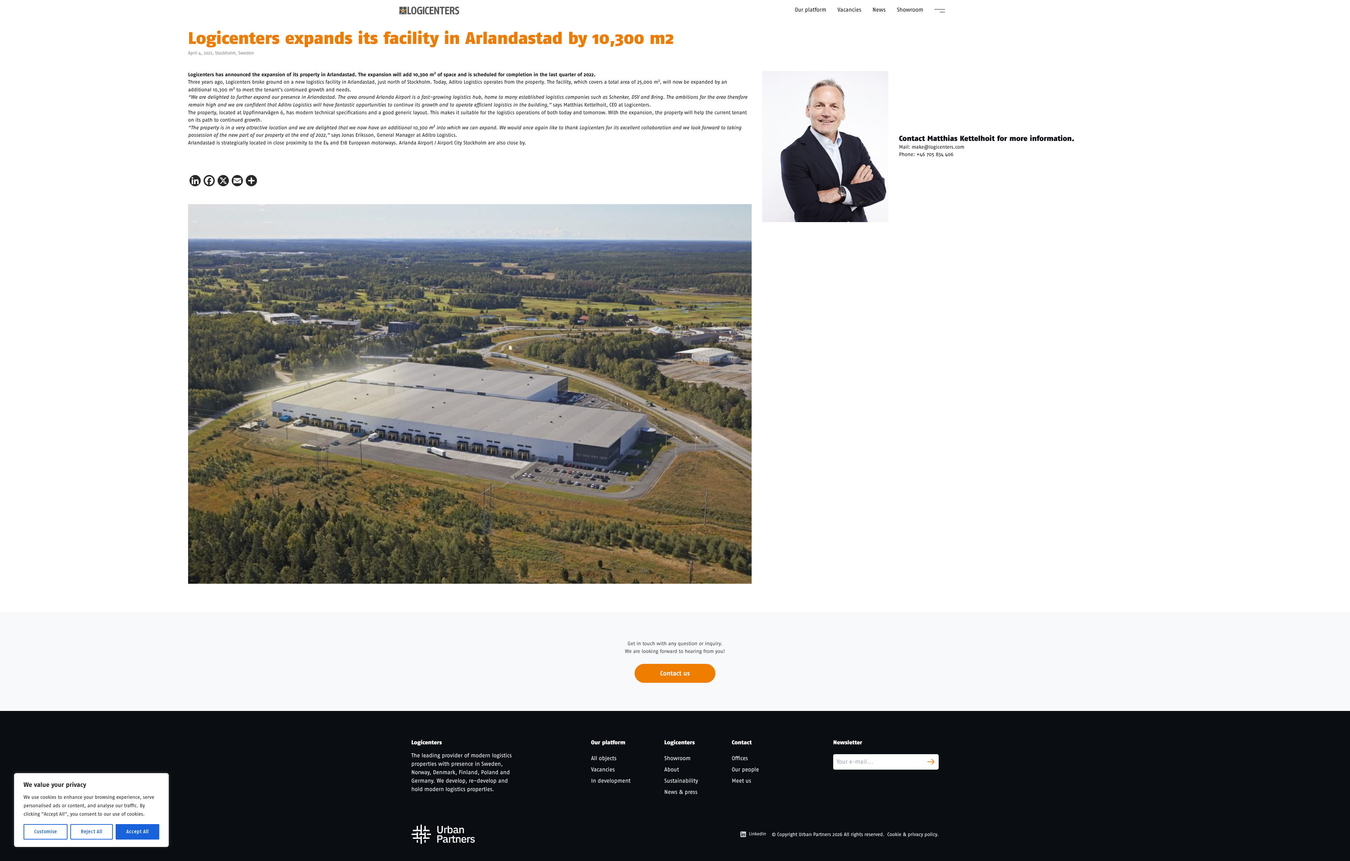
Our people (745, 769)
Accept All (137, 832)
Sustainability (681, 780)
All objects (603, 758)
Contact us (675, 673)
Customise (45, 832)
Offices (740, 758)
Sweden (246, 53)
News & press (681, 792)
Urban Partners (815, 834)
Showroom (910, 9)
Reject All (91, 832)
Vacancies (849, 9)
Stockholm (225, 53)
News (879, 9)
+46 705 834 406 (935, 154)
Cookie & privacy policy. (913, 834)
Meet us (741, 780)
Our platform (811, 9)
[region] (91, 810)
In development (610, 780)
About (671, 769)
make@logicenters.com (938, 147)
